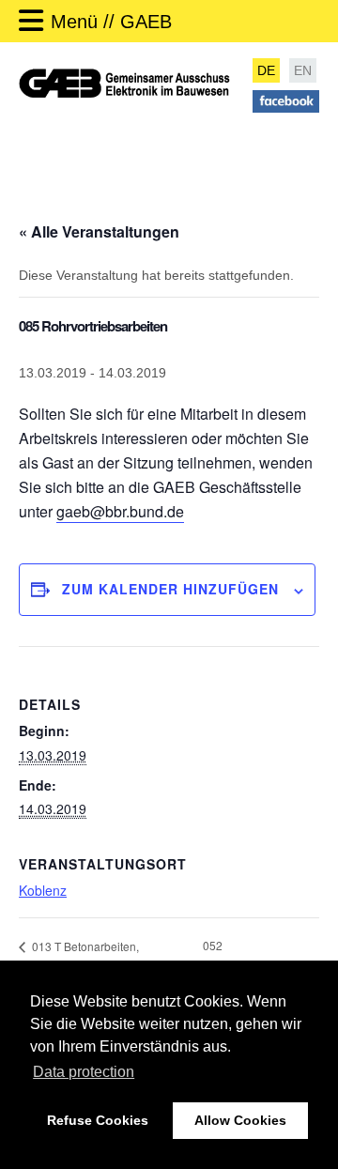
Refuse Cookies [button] (97, 1120)
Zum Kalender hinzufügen (170, 588)
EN (303, 70)
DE (266, 70)
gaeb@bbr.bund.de (120, 511)
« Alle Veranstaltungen (99, 231)
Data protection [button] (83, 1072)
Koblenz (43, 890)
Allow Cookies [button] (240, 1120)
